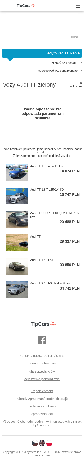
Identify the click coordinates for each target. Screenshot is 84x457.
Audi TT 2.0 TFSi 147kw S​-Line (55, 286)
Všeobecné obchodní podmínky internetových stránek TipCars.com (42, 423)
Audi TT (55, 239)
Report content (42, 391)
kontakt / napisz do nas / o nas (42, 355)
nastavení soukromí (42, 406)
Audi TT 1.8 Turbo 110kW (55, 169)
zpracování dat (42, 414)
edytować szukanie (63, 53)
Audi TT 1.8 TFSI (55, 262)
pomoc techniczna (42, 363)
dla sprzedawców (42, 371)
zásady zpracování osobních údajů (42, 399)
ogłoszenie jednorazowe (42, 379)
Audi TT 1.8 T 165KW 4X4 (55, 192)
